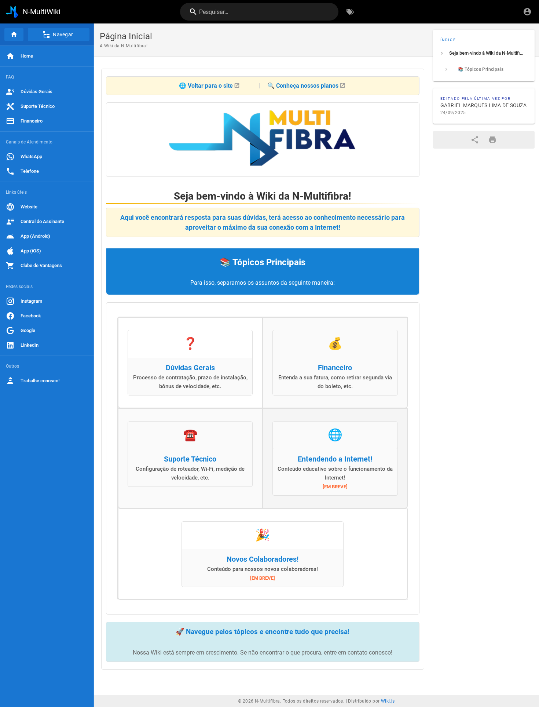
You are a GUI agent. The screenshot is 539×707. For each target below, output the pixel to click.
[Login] (527, 12)
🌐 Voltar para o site (206, 85)
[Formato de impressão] (492, 140)
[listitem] (484, 53)
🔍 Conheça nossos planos (302, 85)
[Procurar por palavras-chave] (350, 12)
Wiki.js (388, 701)
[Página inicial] (13, 34)
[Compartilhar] (475, 140)
